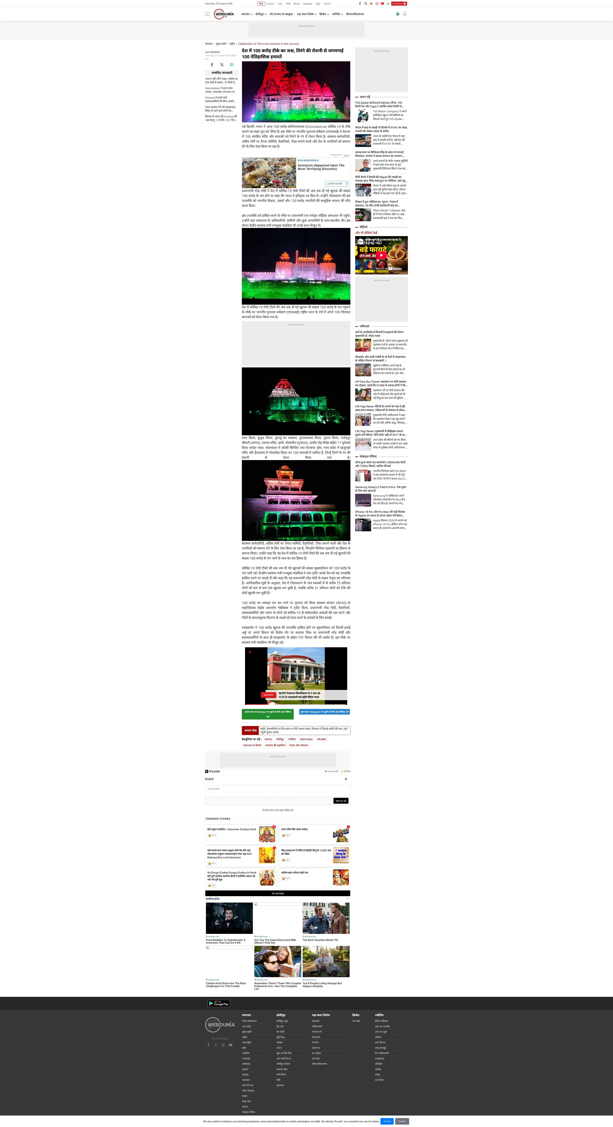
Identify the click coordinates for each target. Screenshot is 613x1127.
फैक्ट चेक (246, 1101)
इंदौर (244, 1047)
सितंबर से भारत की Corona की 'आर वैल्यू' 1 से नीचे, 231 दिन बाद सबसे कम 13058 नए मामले (221, 118)
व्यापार (245, 1106)
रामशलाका (379, 1058)
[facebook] (360, 3)
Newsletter (397, 3)
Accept (387, 1121)
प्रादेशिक (246, 1053)
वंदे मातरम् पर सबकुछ (281, 14)
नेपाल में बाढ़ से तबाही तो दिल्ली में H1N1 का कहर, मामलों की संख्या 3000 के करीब (381, 129)
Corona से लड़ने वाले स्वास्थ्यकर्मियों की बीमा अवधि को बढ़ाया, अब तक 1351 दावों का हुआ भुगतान (221, 99)
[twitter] (365, 3)
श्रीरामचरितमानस (355, 14)
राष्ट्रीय (232, 44)
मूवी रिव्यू (280, 1037)
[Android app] (219, 1003)
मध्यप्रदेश (246, 1058)
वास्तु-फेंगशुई (380, 1047)
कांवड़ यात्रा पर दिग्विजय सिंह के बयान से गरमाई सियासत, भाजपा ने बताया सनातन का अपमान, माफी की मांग (379, 154)
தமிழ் (280, 3)
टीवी (278, 1079)
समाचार (245, 14)
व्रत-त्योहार (316, 1053)
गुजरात (245, 1069)
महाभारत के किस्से (252, 745)
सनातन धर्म (317, 1031)
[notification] (404, 14)
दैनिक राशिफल (381, 1021)
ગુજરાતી (327, 3)
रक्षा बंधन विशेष (305, 14)
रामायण (315, 1042)
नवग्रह (377, 1074)
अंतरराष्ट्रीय (246, 1042)
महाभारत (316, 1047)
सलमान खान (282, 1069)
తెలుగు (297, 3)
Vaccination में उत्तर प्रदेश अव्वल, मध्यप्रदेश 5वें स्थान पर (220, 89)
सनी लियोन (281, 1074)
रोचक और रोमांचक (298, 745)
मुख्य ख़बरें (221, 44)
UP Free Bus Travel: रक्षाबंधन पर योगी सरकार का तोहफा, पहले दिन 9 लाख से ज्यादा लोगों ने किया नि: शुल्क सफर (381, 383)
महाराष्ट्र (245, 1074)
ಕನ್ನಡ (317, 3)
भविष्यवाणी (317, 1026)
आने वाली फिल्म (283, 1058)
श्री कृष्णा (316, 1037)
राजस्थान (246, 1079)
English (270, 3)
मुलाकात (280, 1085)
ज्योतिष (336, 14)
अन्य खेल (356, 1021)
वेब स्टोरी (280, 1031)
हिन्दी (261, 3)
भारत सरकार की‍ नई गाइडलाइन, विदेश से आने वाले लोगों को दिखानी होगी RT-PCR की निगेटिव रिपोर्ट (221, 108)
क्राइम (244, 1095)
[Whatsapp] (388, 3)
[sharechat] (371, 3)
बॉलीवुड (259, 14)
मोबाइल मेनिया (368, 456)
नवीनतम (364, 326)
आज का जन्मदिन (382, 1026)
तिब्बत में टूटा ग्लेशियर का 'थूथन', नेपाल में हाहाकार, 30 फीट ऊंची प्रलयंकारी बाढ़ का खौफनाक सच (376, 203)
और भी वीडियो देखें (366, 233)
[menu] (208, 14)
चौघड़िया (379, 1063)
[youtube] (382, 3)
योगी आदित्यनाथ (249, 1021)
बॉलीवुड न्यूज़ (282, 1021)
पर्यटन (279, 1047)
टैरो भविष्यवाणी (382, 1053)
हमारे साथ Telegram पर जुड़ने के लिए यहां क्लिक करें (324, 711)
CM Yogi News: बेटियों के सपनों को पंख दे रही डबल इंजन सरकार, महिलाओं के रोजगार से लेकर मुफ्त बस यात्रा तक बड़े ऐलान (380, 408)
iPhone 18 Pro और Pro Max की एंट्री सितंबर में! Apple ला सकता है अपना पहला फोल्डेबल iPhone (380, 513)
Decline (402, 1121)
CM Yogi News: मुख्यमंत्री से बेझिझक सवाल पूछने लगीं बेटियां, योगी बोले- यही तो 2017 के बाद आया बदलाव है (380, 433)
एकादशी (315, 1021)
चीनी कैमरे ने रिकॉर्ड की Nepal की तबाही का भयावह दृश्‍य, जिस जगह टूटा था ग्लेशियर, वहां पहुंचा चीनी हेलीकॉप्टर (381, 178)
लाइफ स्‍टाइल (306, 739)
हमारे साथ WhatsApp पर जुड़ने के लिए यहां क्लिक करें (268, 714)
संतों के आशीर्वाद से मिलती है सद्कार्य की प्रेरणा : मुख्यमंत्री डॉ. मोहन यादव (380, 334)
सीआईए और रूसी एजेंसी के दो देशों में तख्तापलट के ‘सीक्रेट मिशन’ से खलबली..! (380, 358)
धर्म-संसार (321, 739)
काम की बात (248, 1085)
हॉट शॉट (280, 1026)
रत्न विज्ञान (379, 1079)
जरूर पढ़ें (365, 97)
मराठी (288, 3)
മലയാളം (307, 3)
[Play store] (398, 14)
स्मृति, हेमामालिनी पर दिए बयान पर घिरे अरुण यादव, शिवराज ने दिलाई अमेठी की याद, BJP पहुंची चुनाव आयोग (304, 730)
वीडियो (363, 227)
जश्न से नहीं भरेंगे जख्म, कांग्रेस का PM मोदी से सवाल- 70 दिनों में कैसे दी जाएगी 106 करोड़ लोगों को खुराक (221, 80)
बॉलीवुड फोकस (283, 1063)
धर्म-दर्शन (316, 1058)
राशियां (378, 1037)
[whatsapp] (232, 64)
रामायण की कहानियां (275, 745)
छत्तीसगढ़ (246, 1063)
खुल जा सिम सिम (284, 1053)
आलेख (279, 1042)
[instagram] (377, 3)
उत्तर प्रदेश (246, 1026)
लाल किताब (380, 1042)
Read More (269, 695)
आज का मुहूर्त (381, 1031)
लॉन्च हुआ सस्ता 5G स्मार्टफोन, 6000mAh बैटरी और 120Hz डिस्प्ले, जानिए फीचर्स (380, 464)
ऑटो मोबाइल (248, 1090)
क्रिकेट (322, 14)
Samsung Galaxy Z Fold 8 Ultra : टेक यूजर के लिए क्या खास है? (380, 488)
